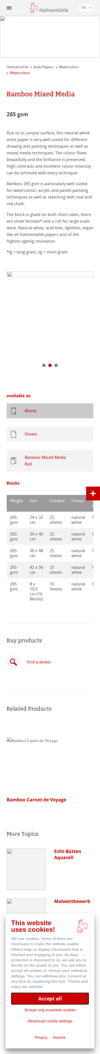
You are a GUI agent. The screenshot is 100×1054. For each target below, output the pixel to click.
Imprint (59, 1037)
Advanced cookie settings (50, 1021)
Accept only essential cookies (50, 1010)
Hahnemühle (17, 67)
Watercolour (69, 67)
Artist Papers (43, 67)
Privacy (41, 1037)
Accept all (50, 998)
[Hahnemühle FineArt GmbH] (49, 8)
